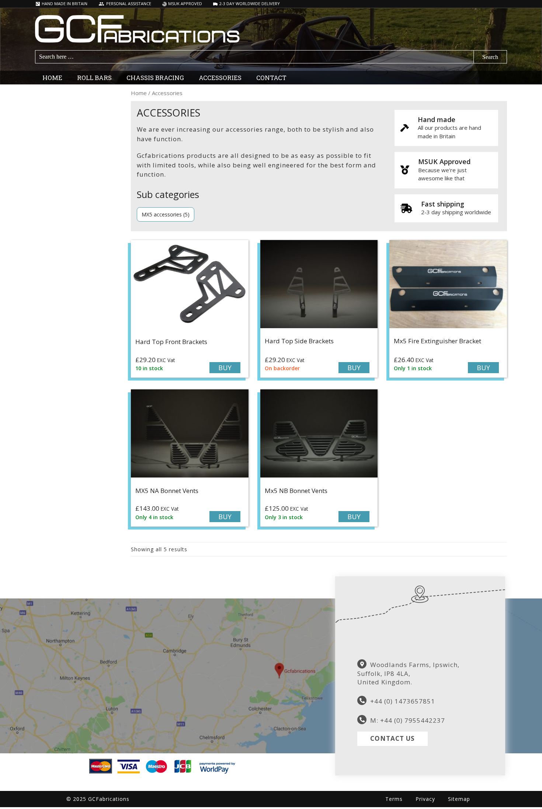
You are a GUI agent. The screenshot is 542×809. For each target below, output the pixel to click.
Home (139, 93)
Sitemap (459, 798)
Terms (394, 798)
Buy (225, 367)
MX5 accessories (162, 214)
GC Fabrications (271, 29)
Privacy (425, 798)
